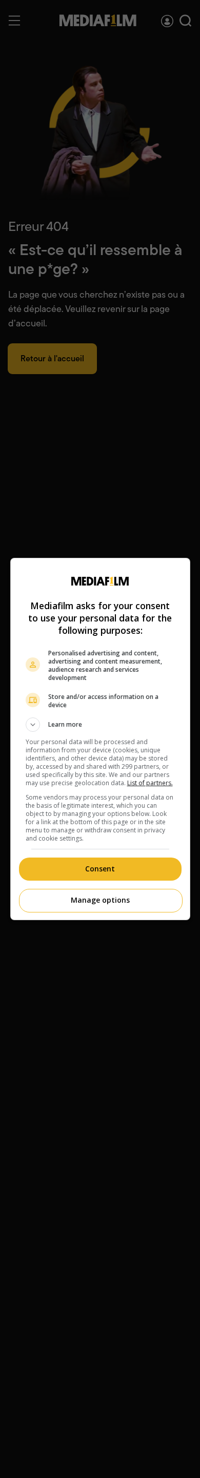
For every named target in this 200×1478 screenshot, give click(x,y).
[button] (100, 724)
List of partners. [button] (150, 783)
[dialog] (100, 739)
